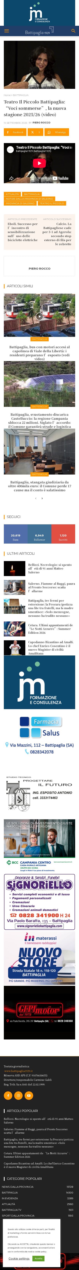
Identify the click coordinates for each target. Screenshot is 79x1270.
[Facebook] (8, 1095)
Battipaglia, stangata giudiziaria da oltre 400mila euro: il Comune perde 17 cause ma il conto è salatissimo (39, 486)
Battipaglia (32, 194)
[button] (6, 31)
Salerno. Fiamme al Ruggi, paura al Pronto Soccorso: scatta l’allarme (51, 587)
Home (7, 95)
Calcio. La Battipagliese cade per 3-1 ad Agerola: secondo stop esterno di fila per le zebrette (56, 234)
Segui (39, 525)
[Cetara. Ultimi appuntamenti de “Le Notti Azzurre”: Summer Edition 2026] (14, 628)
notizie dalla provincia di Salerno (29, 198)
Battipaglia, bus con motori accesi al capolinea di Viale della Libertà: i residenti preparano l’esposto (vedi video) (39, 353)
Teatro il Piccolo (52, 203)
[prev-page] (35, 498)
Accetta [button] (38, 1258)
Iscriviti (63, 525)
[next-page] (42, 498)
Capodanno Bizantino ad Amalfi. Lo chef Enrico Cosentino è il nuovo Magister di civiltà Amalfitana (51, 647)
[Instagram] (18, 1095)
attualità (12, 194)
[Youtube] (29, 1095)
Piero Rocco (41, 123)
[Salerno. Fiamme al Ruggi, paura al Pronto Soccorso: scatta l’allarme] (14, 587)
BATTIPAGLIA (21, 95)
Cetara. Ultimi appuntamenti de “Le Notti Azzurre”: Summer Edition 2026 (50, 629)
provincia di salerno (20, 203)
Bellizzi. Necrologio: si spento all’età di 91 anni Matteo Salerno (50, 568)
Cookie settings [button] (19, 1258)
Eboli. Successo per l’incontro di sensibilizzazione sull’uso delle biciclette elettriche (23, 232)
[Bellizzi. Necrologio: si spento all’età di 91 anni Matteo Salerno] (14, 568)
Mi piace (16, 525)
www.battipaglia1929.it (18, 1071)
